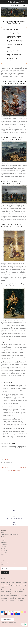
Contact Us (3, 540)
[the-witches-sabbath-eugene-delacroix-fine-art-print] (14, 151)
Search (2, 532)
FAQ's (2, 538)
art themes (5, 464)
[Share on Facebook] (5, 459)
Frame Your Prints (4, 550)
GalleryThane (6, 622)
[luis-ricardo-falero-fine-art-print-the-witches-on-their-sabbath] (14, 101)
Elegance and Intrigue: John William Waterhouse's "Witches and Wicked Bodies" (14, 46)
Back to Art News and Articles (14, 470)
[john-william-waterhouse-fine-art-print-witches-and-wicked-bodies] (14, 245)
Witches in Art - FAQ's (12, 58)
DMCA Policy (4, 544)
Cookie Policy (4, 546)
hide (16, 29)
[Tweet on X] (4, 459)
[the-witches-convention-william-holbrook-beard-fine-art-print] (14, 194)
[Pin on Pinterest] (7, 459)
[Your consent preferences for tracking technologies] (25, 624)
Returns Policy (4, 548)
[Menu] (1, 5)
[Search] (4, 5)
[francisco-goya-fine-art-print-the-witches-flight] (14, 303)
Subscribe (5, 572)
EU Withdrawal (4, 555)
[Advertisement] (14, 490)
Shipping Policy (4, 553)
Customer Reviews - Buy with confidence (9, 534)
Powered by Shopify (12, 622)
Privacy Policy (4, 542)
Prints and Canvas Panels (15, 61)
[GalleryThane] (14, 5)
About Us (3, 536)
